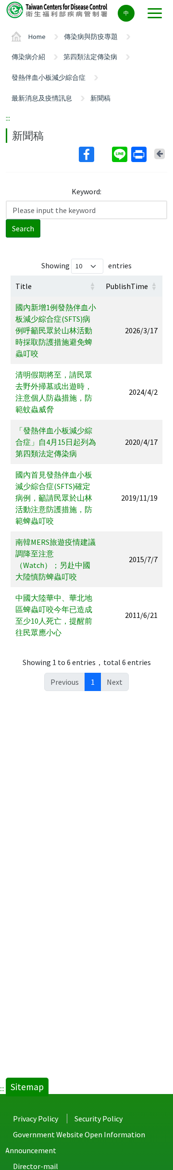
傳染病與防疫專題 (91, 36)
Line (120, 154)
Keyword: (86, 191)
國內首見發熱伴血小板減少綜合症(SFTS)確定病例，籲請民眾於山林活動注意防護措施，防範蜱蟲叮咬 (53, 498)
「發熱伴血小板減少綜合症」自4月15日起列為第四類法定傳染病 (55, 442)
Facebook (94, 154)
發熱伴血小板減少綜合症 (49, 77)
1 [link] (93, 682)
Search (23, 228)
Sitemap (27, 1087)
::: (8, 118)
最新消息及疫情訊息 (42, 98)
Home (37, 36)
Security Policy (98, 1118)
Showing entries (86, 265)
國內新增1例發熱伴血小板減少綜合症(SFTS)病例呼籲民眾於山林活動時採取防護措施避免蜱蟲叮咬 (55, 330)
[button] (92, 286)
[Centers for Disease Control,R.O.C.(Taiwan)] (58, 9)
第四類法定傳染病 (90, 56)
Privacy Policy (35, 1118)
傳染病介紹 (28, 56)
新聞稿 (100, 98)
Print (139, 154)
